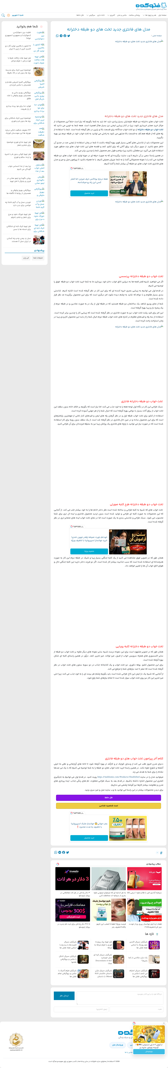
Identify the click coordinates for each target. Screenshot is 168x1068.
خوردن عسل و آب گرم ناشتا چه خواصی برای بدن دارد (18, 204)
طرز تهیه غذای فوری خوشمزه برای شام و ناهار (19, 144)
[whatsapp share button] (57, 36)
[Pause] (135, 1040)
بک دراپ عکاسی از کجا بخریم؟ (138, 959)
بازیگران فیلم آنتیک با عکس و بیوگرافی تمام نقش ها (67, 973)
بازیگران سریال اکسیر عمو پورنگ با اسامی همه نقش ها (139, 945)
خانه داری (101, 15)
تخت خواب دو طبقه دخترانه (150, 129)
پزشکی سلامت (134, 15)
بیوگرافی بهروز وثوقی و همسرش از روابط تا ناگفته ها (19, 192)
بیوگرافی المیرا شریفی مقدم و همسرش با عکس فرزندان (18, 84)
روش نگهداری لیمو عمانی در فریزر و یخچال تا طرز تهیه (19, 180)
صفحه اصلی (157, 35)
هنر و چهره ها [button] (150, 15)
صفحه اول (162, 15)
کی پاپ (26, 258)
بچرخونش (149, 1051)
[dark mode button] (8, 15)
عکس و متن (122, 15)
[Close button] (164, 1023)
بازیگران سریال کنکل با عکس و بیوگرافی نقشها (68, 959)
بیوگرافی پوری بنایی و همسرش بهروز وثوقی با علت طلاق (19, 95)
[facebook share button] (65, 36)
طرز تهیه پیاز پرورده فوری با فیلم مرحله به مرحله (103, 945)
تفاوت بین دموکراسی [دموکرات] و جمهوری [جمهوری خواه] (18, 35)
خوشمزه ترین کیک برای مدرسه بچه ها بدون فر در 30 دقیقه (18, 72)
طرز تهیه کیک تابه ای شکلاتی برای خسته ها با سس (18, 228)
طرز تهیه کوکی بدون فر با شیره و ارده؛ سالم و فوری (18, 156)
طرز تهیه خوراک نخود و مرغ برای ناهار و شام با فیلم (19, 216)
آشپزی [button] (112, 15)
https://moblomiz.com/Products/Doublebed (119, 777)
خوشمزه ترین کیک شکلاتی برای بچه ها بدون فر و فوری (18, 120)
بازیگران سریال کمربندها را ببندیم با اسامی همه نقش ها (68, 945)
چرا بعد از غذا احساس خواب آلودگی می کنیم (19, 168)
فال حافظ (80, 15)
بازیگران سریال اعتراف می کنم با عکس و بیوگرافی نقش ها (138, 973)
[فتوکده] (151, 6)
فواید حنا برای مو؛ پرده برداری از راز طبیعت (18, 108)
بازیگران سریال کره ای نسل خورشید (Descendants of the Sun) (103, 959)
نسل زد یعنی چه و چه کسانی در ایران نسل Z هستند (19, 240)
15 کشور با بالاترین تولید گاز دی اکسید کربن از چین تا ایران (18, 48)
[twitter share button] (69, 36)
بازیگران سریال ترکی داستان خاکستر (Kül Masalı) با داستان (103, 973)
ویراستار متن (117, 1044)
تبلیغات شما (38, 258)
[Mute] (139, 1040)
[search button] (3, 15)
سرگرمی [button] (92, 15)
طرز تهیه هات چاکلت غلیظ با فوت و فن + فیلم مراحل (19, 60)
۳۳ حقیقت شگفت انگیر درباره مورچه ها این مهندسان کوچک (18, 132)
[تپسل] (71, 168)
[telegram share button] (61, 36)
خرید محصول (89, 193)
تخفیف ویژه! (89, 551)
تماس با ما (129, 1052)
